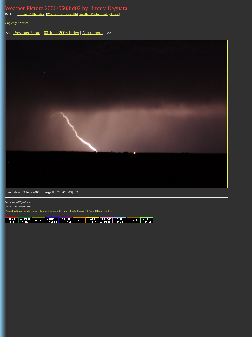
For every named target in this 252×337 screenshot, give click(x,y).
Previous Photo (26, 32)
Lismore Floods (68, 211)
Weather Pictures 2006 (62, 14)
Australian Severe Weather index (21, 211)
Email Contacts (104, 211)
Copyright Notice (16, 23)
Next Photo (92, 32)
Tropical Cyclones (49, 211)
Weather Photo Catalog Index (99, 14)
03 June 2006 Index (31, 14)
